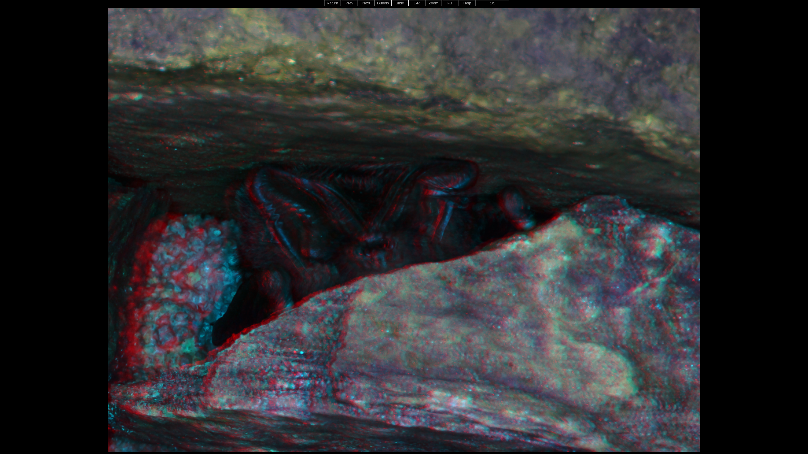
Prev (349, 3)
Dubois (383, 3)
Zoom (433, 3)
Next (366, 3)
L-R (417, 3)
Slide (400, 3)
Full (450, 3)
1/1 (492, 3)
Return (332, 3)
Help (467, 3)
